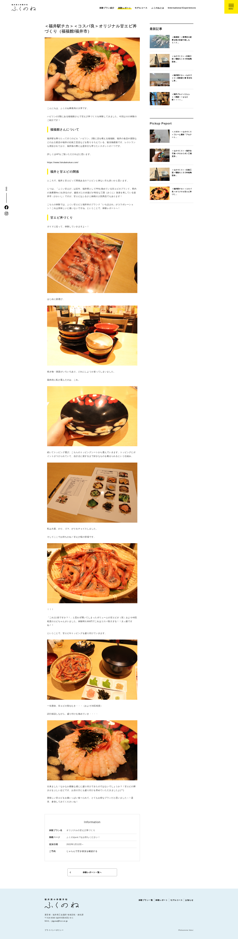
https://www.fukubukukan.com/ (62, 162)
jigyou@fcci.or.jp (60, 921)
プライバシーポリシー (54, 930)
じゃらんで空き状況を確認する (81, 851)
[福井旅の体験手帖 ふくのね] (23, 7)
